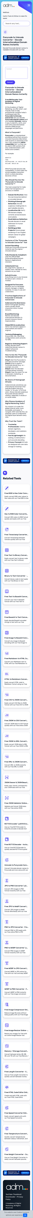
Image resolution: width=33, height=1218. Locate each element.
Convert (10, 82)
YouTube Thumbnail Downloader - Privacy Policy (14, 1196)
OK (25, 1215)
